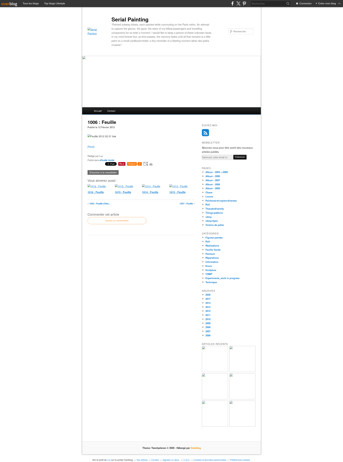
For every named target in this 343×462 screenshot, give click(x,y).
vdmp (208, 217)
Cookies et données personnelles (210, 459)
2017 (207, 298)
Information (211, 261)
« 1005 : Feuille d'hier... (99, 203)
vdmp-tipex (211, 220)
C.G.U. (186, 459)
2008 (207, 327)
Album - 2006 (212, 176)
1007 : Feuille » (187, 203)
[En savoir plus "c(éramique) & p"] (215, 398)
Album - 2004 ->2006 (216, 172)
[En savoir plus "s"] (215, 371)
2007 (207, 331)
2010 (207, 319)
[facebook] (232, 3)
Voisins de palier (214, 225)
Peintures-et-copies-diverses (221, 200)
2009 (207, 323)
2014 (207, 303)
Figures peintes (214, 237)
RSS (205, 132)
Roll (207, 204)
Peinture (210, 253)
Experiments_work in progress (222, 278)
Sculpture (210, 270)
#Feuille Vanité (107, 160)
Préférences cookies (240, 459)
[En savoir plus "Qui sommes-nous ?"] (215, 425)
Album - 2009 (212, 188)
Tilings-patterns (214, 212)
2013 (207, 307)
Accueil (98, 110)
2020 (207, 294)
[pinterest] (244, 3)
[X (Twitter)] (238, 3)
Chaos (208, 192)
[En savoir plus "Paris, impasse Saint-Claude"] (242, 398)
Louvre (209, 196)
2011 (207, 315)
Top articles (142, 459)
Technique (211, 282)
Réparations (212, 257)
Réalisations (212, 245)
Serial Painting (129, 19)
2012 (207, 311)
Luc (109, 459)
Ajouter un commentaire (117, 220)
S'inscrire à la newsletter (103, 172)
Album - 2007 (212, 180)
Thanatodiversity (214, 208)
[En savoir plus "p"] (242, 371)
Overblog (196, 448)
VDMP (208, 274)
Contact (111, 110)
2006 (207, 335)
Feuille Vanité (212, 249)
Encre (208, 266)
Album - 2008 (212, 184)
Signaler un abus (171, 459)
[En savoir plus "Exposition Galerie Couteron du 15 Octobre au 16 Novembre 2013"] (242, 425)
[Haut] (91, 146)
